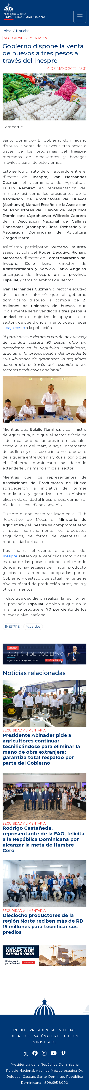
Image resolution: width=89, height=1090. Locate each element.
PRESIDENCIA (41, 1030)
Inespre (10, 556)
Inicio (7, 31)
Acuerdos (33, 626)
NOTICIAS (67, 1030)
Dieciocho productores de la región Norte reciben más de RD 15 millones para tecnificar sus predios (43, 923)
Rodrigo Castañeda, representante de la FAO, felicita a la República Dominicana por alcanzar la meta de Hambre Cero (43, 839)
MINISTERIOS (45, 1042)
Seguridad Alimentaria (25, 38)
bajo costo (15, 327)
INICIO (19, 1030)
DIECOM (71, 1036)
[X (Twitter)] (26, 1053)
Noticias (22, 31)
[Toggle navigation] (79, 16)
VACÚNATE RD (47, 1036)
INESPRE (12, 626)
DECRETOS (20, 1036)
